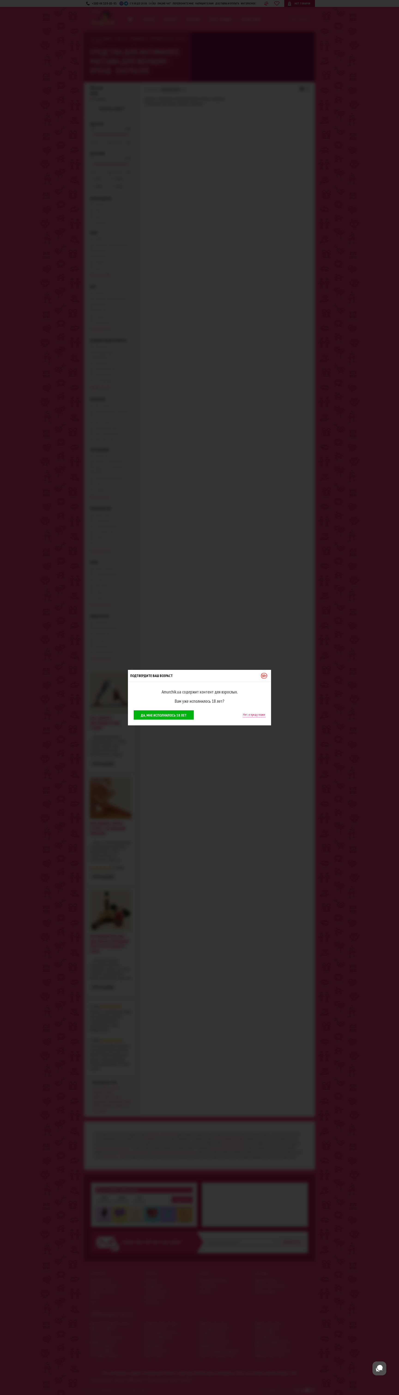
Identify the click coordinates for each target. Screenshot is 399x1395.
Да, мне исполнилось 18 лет (164, 715)
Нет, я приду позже (254, 714)
